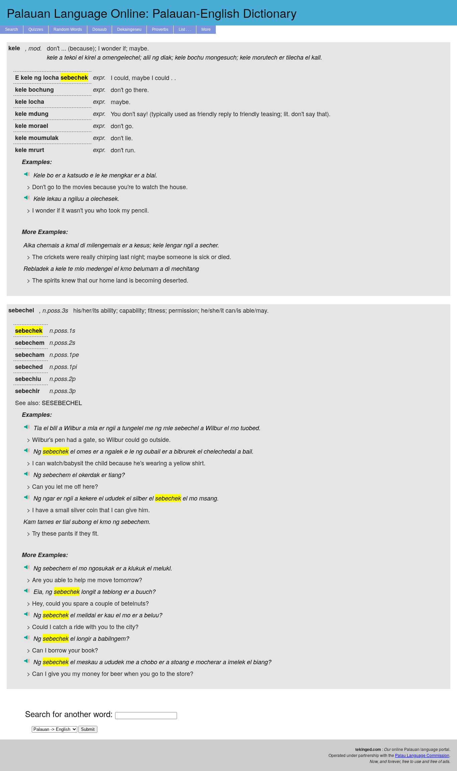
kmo (126, 268)
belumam (145, 268)
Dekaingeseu (129, 29)
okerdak (89, 474)
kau (109, 615)
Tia (37, 427)
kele (52, 57)
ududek (115, 498)
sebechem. (136, 521)
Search (11, 29)
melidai (86, 615)
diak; (167, 57)
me (149, 427)
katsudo (77, 175)
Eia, (38, 591)
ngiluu (76, 198)
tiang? (116, 474)
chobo (149, 662)
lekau (54, 198)
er (281, 57)
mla (92, 427)
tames (45, 521)
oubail (152, 451)
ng (155, 57)
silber (140, 498)
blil (53, 427)
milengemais (103, 245)
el (80, 57)
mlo (79, 268)
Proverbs (160, 29)
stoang (180, 662)
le (97, 175)
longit (88, 591)
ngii (188, 245)
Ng (37, 451)
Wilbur (72, 427)
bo (50, 175)
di (82, 245)
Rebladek (36, 268)
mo (235, 427)
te (70, 268)
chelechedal (220, 451)
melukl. (162, 568)
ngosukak (101, 568)
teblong (112, 591)
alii (147, 57)
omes (84, 451)
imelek (236, 662)
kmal (72, 245)
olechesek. (105, 198)
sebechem (57, 474)
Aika (29, 245)
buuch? (146, 591)
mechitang (185, 268)
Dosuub (99, 29)
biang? (262, 662)
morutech (264, 57)
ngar (49, 498)
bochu (195, 57)
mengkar (120, 175)
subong (82, 521)
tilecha (294, 57)
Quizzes (35, 29)
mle (168, 427)
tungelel (132, 427)
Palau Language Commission (422, 755)
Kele (39, 175)
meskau (87, 662)
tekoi (70, 57)
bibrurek (185, 451)
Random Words (68, 29)
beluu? (153, 615)
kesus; (142, 245)
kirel (90, 57)
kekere (88, 498)
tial (66, 521)
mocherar (208, 662)
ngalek (114, 451)
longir (84, 638)
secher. (209, 245)
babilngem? (113, 638)
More (206, 29)
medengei (99, 268)
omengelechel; (122, 57)
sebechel (187, 427)
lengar (173, 245)
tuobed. (251, 427)
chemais (48, 245)
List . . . (185, 29)
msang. (209, 498)
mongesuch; (221, 57)
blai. (151, 175)
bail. (248, 451)
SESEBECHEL (62, 402)
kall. (316, 57)
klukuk (136, 568)
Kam (29, 521)
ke (104, 175)
